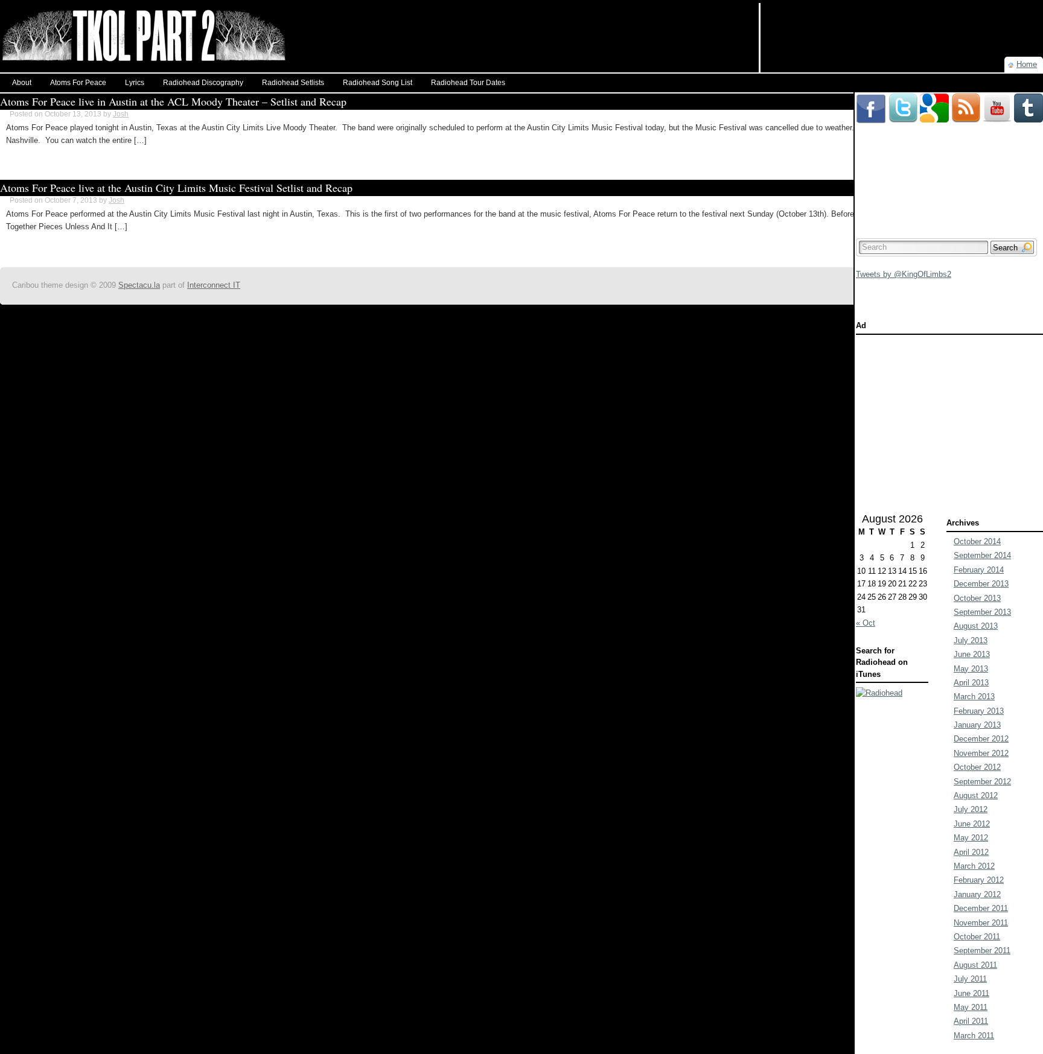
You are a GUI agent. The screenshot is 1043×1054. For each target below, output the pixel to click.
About (21, 82)
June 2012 (972, 823)
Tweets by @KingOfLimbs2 (903, 274)
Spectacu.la (139, 285)
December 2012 (981, 738)
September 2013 (982, 612)
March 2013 (974, 696)
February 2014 (979, 569)
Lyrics (134, 82)
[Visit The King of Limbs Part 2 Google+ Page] (934, 98)
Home (1026, 64)
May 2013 (971, 668)
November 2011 (981, 922)
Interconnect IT (213, 285)
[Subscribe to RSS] (965, 98)
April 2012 (971, 852)
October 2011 (977, 936)
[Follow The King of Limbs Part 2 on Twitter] (902, 98)
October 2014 (977, 541)
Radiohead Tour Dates (468, 82)
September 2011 (982, 950)
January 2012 (977, 894)
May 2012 (971, 837)
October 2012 (977, 767)
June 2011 (971, 993)
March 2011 (974, 1035)
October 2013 (977, 598)
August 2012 (976, 795)
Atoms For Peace (78, 82)
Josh (121, 114)
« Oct (865, 622)
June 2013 (972, 654)
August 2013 (976, 625)
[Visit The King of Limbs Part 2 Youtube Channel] (997, 98)
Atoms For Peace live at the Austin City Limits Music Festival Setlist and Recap (176, 187)
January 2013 (977, 724)
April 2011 (971, 1021)
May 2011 (970, 1007)
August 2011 (975, 965)
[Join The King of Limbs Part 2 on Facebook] (871, 98)
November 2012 (981, 753)
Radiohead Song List (377, 82)
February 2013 (979, 711)
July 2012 (970, 809)
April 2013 (971, 682)
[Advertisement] (902, 21)
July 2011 (970, 978)
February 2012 (979, 879)
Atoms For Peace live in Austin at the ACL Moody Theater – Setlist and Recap (173, 101)
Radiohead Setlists (293, 82)
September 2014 (982, 555)
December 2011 (981, 908)
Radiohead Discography (203, 82)
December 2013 (981, 583)
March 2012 (974, 866)
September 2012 (982, 781)
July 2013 (970, 640)
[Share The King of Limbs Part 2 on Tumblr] (1028, 98)
